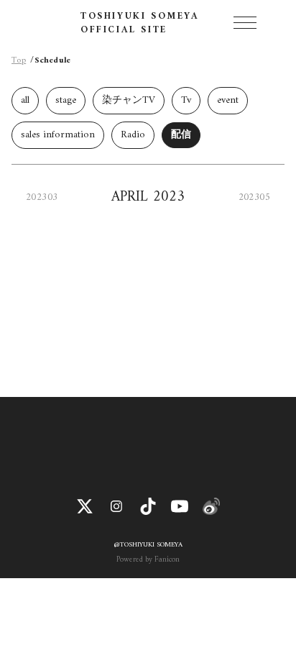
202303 (41, 197)
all (25, 100)
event (228, 100)
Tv (186, 100)
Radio (133, 135)
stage (65, 100)
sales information (58, 135)
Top (18, 61)
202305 (254, 197)
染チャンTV (128, 100)
